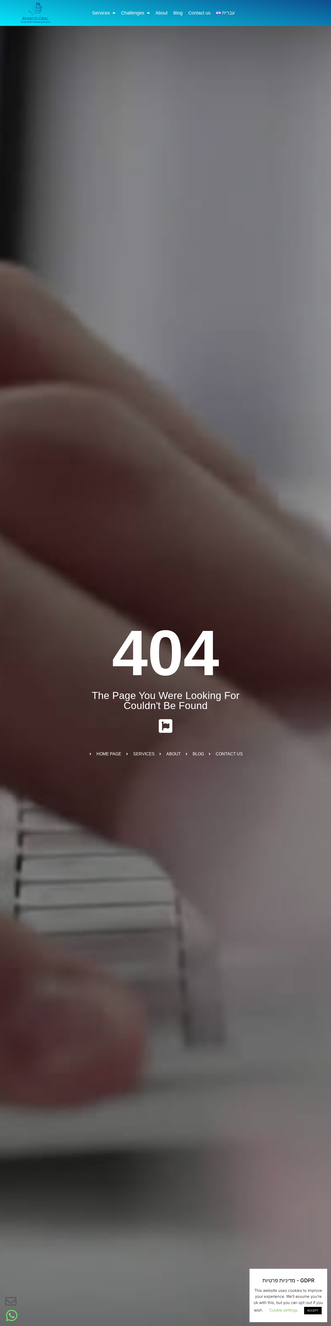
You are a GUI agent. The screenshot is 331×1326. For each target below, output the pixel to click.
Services (101, 13)
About (161, 13)
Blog (178, 13)
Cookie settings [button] (283, 1310)
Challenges (132, 13)
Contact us (199, 13)
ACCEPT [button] (313, 1310)
